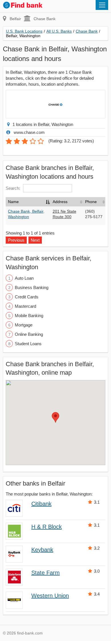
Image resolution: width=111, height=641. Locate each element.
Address (60, 201)
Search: (13, 188)
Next (35, 240)
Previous (16, 240)
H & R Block (46, 527)
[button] (55, 417)
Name (13, 201)
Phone (91, 201)
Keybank (42, 550)
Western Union (50, 595)
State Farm (45, 573)
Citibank (41, 504)
